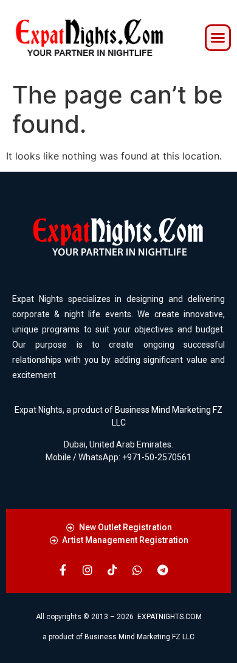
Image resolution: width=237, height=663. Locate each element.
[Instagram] (87, 570)
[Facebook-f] (63, 570)
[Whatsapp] (137, 570)
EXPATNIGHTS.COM (169, 616)
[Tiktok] (112, 570)
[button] (218, 37)
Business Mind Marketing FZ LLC (139, 637)
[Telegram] (162, 570)
